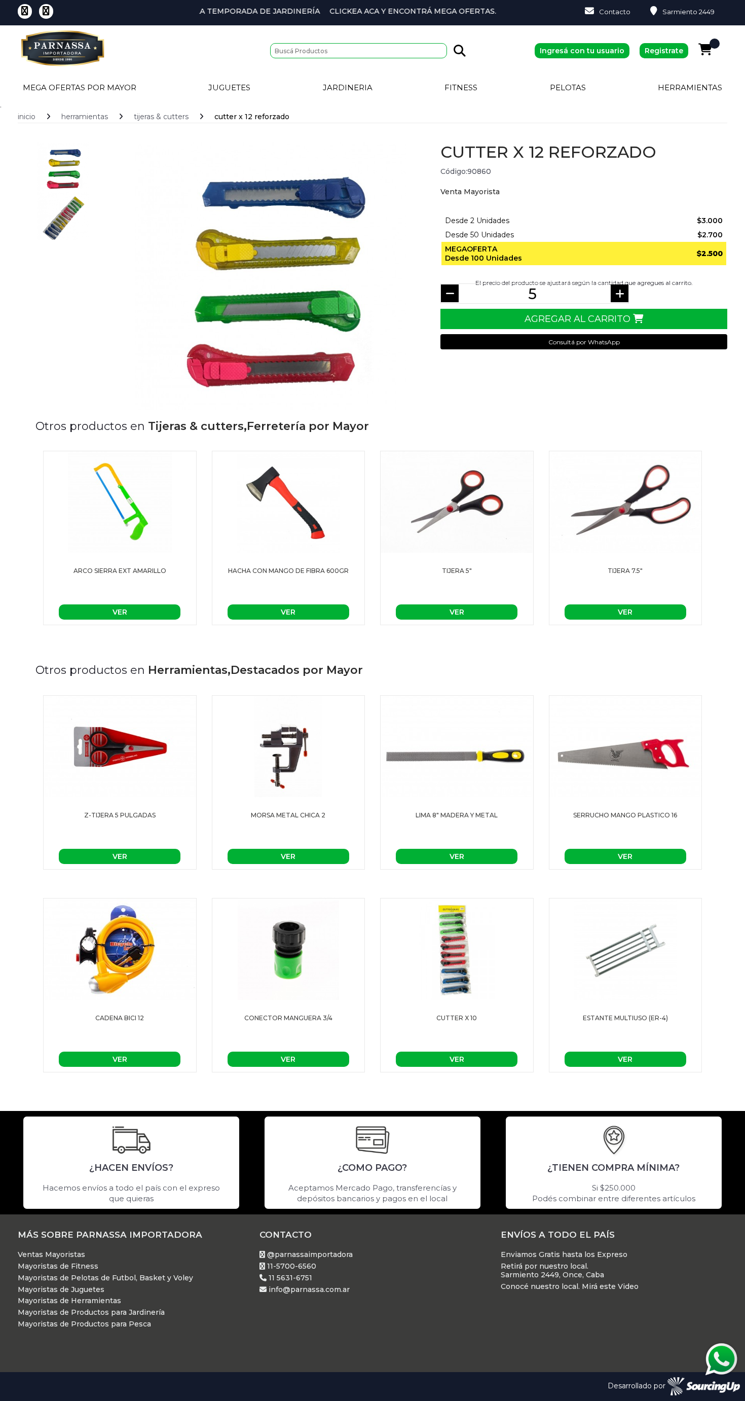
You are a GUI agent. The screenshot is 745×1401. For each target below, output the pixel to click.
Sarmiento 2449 (688, 12)
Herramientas (690, 87)
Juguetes (229, 87)
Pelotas (568, 87)
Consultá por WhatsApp (584, 342)
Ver (120, 612)
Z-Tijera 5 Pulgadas (120, 815)
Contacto (614, 12)
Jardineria (347, 87)
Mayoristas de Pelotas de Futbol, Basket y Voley (105, 1278)
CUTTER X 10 (456, 1018)
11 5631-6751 (289, 1278)
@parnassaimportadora (309, 1254)
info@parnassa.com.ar (308, 1289)
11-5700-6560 (290, 1266)
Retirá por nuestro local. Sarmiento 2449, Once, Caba (552, 1270)
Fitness (460, 87)
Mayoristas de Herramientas (69, 1301)
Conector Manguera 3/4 (288, 1018)
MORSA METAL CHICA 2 (288, 815)
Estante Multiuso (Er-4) (625, 1018)
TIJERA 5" (457, 570)
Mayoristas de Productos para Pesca (84, 1324)
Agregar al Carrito (579, 319)
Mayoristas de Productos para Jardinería (91, 1312)
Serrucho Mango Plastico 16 (625, 815)
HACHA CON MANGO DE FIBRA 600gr (288, 570)
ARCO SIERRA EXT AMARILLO (119, 570)
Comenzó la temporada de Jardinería (199, 11)
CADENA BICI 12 (119, 1018)
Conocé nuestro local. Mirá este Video (570, 1286)
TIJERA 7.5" (625, 570)
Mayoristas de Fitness (58, 1266)
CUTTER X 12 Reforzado (251, 116)
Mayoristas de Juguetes (61, 1289)
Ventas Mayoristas (51, 1254)
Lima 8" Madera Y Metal (457, 815)
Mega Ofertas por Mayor (79, 87)
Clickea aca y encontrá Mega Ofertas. (376, 11)
